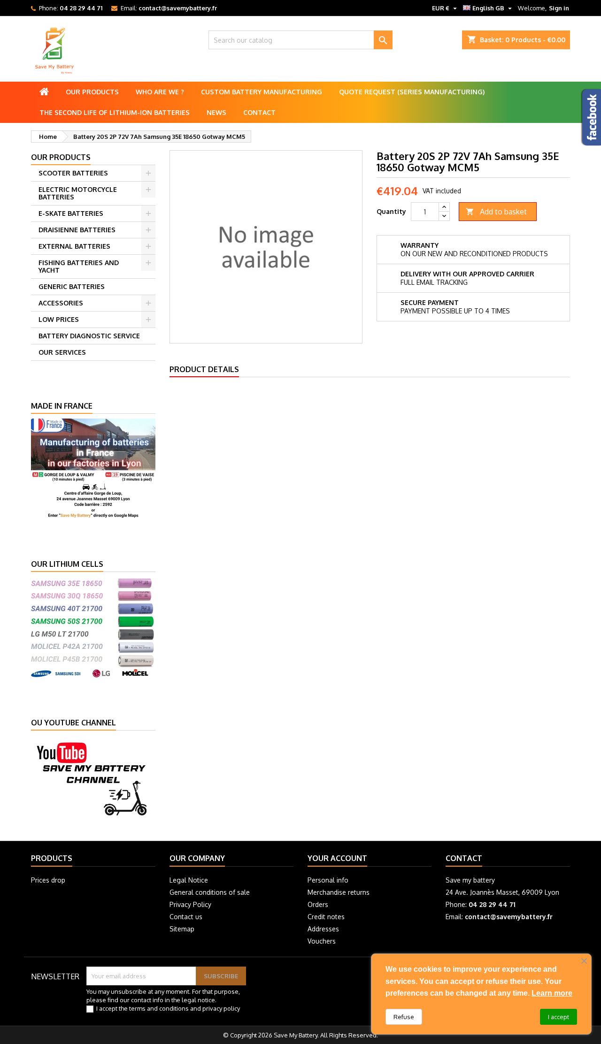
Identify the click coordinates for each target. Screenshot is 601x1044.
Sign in (559, 8)
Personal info (328, 880)
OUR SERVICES (62, 352)
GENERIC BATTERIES (72, 286)
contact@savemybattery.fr (178, 8)
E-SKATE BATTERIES (71, 213)
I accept (558, 1017)
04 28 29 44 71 (81, 8)
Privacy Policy (190, 904)
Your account (337, 858)
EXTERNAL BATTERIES (74, 246)
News (216, 112)
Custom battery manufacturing (261, 92)
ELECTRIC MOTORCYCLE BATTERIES (78, 193)
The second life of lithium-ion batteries (114, 112)
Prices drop (48, 880)
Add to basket (496, 211)
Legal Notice (189, 880)
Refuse (403, 1017)
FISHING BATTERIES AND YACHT (79, 266)
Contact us (186, 917)
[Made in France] (93, 468)
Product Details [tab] (204, 369)
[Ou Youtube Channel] (93, 778)
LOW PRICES (59, 319)
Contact (259, 112)
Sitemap (182, 929)
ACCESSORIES (61, 303)
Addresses (323, 929)
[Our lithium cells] (93, 626)
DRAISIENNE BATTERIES (77, 230)
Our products (92, 92)
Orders (318, 904)
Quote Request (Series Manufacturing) (412, 92)
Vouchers (322, 941)
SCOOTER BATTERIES (73, 173)
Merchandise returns (339, 892)
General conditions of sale (210, 892)
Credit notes (326, 917)
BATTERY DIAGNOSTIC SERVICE (89, 336)
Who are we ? (160, 92)
